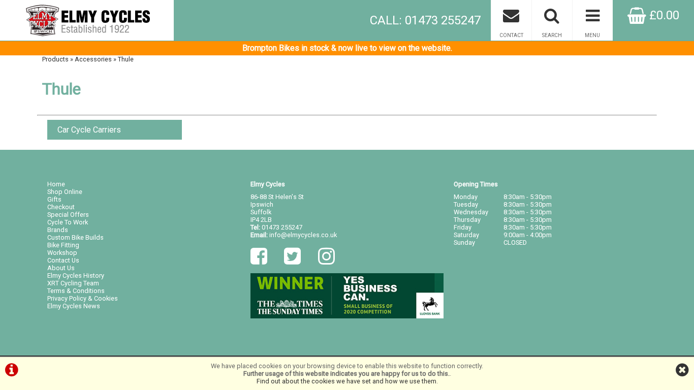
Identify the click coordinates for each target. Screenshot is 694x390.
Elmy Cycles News (73, 306)
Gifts (54, 199)
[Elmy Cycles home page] (87, 20)
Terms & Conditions (76, 291)
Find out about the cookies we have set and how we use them (346, 381)
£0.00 (662, 15)
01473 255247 (282, 227)
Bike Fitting (63, 245)
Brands (57, 230)
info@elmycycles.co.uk (303, 235)
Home (56, 184)
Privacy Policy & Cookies (82, 298)
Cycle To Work (67, 222)
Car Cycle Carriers (89, 130)
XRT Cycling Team (73, 283)
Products (55, 59)
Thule (126, 59)
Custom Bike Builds (75, 237)
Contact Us (63, 260)
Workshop (62, 252)
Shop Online (64, 192)
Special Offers (68, 214)
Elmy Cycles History (75, 275)
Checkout (61, 207)
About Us (61, 268)
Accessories (93, 59)
